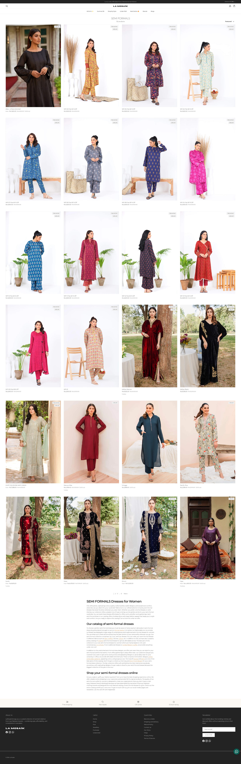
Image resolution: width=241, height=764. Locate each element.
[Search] (7, 6)
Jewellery (96, 727)
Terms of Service (149, 738)
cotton (121, 638)
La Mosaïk (12, 757)
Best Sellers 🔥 (134, 11)
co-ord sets (100, 645)
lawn (105, 638)
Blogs (152, 11)
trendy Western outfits (130, 645)
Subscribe (208, 735)
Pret (94, 724)
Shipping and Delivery (151, 722)
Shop (94, 722)
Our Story (147, 730)
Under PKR (123, 11)
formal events (119, 630)
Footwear (96, 730)
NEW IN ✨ (90, 11)
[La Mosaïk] (120, 6)
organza (100, 641)
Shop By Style (112, 11)
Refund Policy (148, 724)
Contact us (147, 727)
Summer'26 (100, 11)
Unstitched (96, 733)
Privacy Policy (148, 735)
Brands (145, 11)
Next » (126, 594)
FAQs (146, 733)
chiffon (110, 638)
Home (95, 719)
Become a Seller (149, 719)
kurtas (136, 659)
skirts (143, 659)
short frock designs (136, 661)
